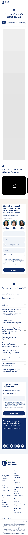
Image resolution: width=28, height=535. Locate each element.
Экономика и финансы (17, 483)
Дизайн (16, 473)
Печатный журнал (18, 495)
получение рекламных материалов (18, 264)
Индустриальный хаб (19, 505)
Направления (5, 471)
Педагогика (4, 502)
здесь (17, 525)
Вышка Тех (16, 501)
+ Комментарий (8, 254)
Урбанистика (5, 499)
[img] (6, 2)
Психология (17, 481)
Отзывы (16, 489)
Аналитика (4, 478)
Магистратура (17, 510)
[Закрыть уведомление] (27, 521)
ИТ (15, 479)
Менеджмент (17, 477)
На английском (5, 506)
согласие (13, 262)
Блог (15, 471)
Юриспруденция (6, 501)
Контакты (16, 491)
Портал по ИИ (17, 503)
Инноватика (4, 482)
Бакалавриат (17, 512)
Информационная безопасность (6, 484)
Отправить (14, 270)
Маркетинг (17, 475)
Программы (17, 508)
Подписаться (14, 413)
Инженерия (4, 480)
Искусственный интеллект (5, 475)
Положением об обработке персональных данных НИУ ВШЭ (14, 261)
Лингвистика (5, 504)
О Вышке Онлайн (19, 487)
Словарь (16, 493)
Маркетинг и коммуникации (6, 489)
